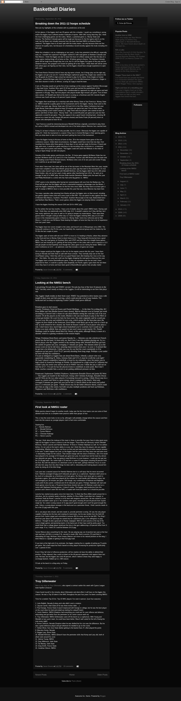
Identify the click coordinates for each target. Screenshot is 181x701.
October (123, 157)
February (124, 201)
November (124, 153)
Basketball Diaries (54, 9)
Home (72, 675)
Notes (117, 62)
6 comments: (68, 270)
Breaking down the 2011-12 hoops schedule (62, 23)
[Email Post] (76, 270)
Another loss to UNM (123, 35)
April (122, 195)
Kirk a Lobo (119, 50)
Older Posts (102, 675)
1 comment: (67, 394)
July (122, 185)
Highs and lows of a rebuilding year (129, 88)
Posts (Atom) (76, 681)
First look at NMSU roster (51, 407)
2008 (120, 216)
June (122, 188)
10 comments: (68, 666)
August (123, 181)
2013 (120, 140)
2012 (120, 144)
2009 (120, 212)
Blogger (102, 696)
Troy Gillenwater (45, 581)
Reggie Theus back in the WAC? (128, 75)
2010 (120, 209)
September (124, 160)
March (123, 198)
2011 (120, 147)
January (123, 205)
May (122, 191)
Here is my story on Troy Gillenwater (48, 585)
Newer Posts (41, 675)
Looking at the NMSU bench (53, 282)
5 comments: (68, 568)
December (124, 150)
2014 (120, 137)
